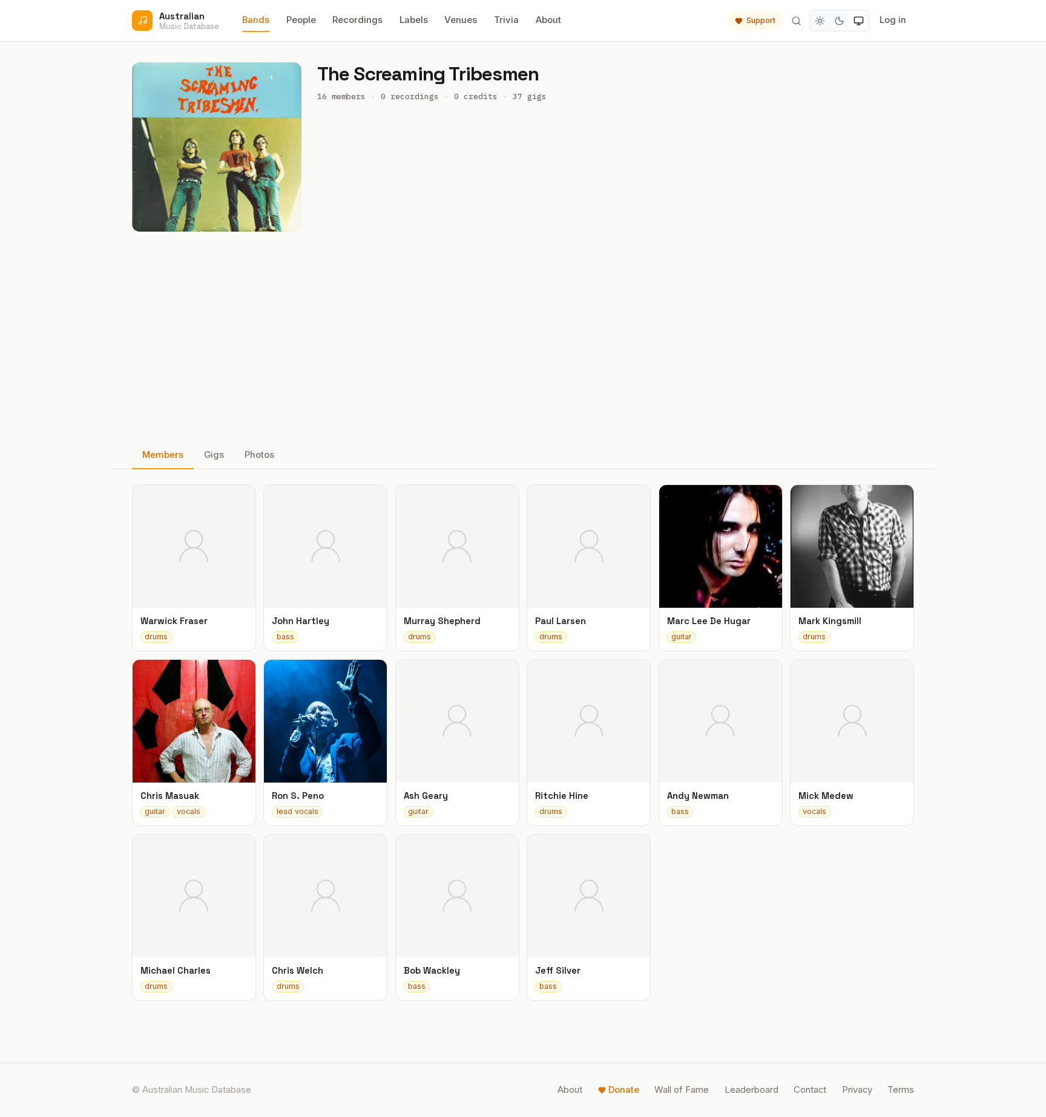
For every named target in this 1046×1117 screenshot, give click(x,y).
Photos (259, 454)
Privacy (857, 1089)
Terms (900, 1089)
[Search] (796, 20)
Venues (460, 20)
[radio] (820, 20)
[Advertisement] (523, 337)
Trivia (506, 20)
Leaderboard (751, 1089)
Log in (893, 20)
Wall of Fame (681, 1089)
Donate (623, 1089)
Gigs (214, 454)
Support (760, 20)
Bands (255, 20)
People (301, 20)
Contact (810, 1089)
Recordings (357, 20)
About (548, 20)
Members (162, 454)
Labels (414, 20)
